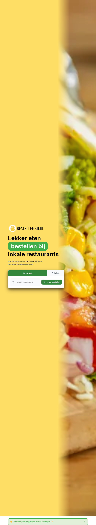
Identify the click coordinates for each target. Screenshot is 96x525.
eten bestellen (53, 282)
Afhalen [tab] (55, 273)
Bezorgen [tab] (27, 273)
